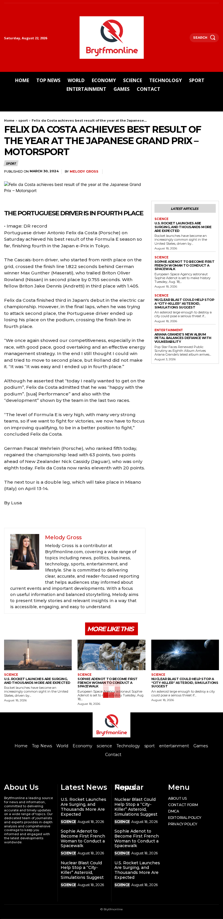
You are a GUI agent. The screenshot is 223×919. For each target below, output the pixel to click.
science (161, 219)
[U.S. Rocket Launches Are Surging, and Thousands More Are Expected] (38, 655)
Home (9, 120)
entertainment (168, 330)
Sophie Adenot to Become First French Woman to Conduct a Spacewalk (184, 265)
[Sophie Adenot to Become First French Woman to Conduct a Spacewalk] (111, 655)
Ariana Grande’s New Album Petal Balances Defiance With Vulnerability (182, 338)
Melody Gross (84, 171)
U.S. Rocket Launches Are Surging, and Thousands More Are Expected (183, 227)
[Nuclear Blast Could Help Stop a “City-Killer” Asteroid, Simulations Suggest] (185, 655)
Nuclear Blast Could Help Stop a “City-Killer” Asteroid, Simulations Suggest (184, 303)
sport (23, 120)
